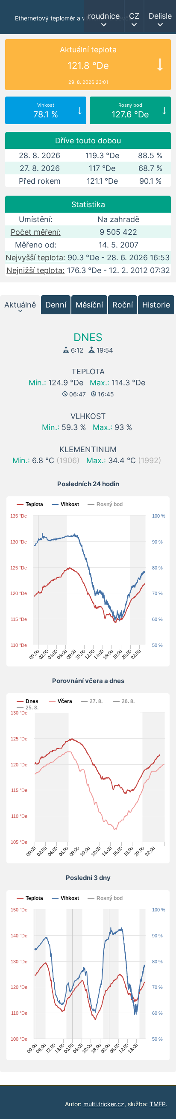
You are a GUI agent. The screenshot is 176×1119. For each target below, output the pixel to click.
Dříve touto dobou (88, 140)
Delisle (160, 15)
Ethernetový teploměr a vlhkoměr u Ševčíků (76, 18)
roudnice (104, 15)
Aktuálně (20, 304)
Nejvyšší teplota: (35, 257)
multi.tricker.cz (103, 1104)
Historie (156, 304)
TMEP (158, 1104)
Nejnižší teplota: (35, 270)
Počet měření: (36, 232)
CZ (134, 15)
